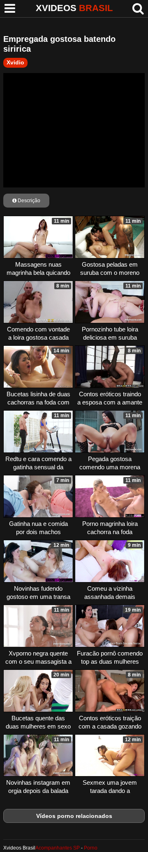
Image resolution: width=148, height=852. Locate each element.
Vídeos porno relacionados (74, 816)
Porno (90, 848)
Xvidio (15, 62)
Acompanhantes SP (57, 848)
